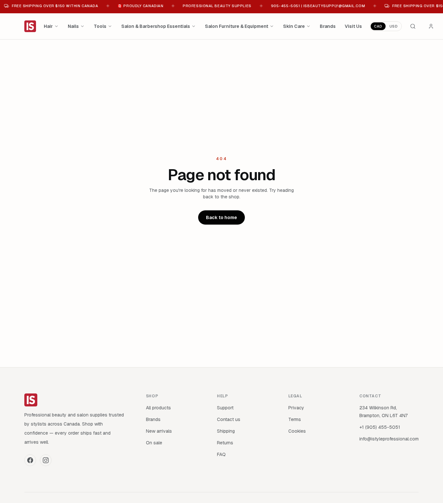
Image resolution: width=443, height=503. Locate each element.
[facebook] (30, 460)
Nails (73, 26)
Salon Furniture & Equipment (236, 26)
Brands (328, 26)
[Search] (413, 26)
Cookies (297, 431)
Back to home (221, 217)
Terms (294, 419)
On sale (154, 443)
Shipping (226, 431)
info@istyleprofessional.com (389, 439)
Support (225, 408)
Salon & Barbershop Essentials (155, 26)
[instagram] (46, 460)
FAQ (221, 454)
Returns (225, 443)
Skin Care (294, 26)
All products (158, 408)
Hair (48, 26)
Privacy (296, 408)
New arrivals (159, 431)
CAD (378, 26)
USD (393, 26)
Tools (100, 26)
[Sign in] (431, 26)
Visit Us (353, 26)
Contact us (228, 419)
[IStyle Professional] (30, 26)
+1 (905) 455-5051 (379, 427)
